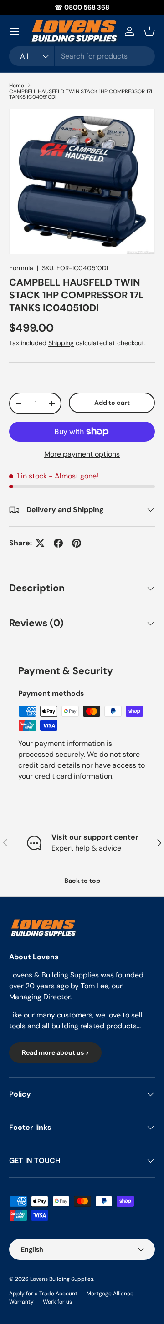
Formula (21, 268)
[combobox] (82, 56)
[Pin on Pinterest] (76, 543)
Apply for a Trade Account (43, 1293)
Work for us (57, 1301)
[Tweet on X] (40, 543)
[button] (149, 31)
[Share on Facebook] (58, 543)
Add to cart (112, 402)
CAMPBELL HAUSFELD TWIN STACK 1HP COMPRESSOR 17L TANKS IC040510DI (81, 94)
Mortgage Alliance (110, 1293)
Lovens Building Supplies (61, 1279)
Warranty (21, 1301)
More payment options (82, 454)
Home (16, 85)
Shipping (61, 343)
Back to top (82, 880)
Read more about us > (55, 1052)
